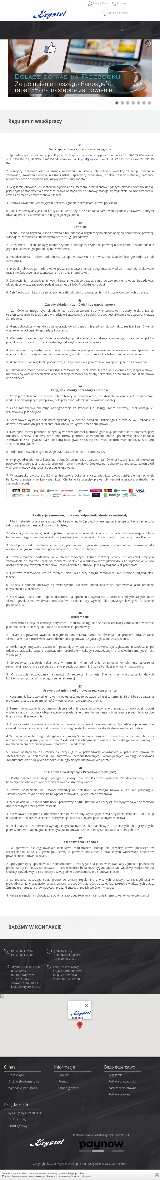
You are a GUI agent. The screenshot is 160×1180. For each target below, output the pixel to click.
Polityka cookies (119, 1094)
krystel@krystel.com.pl (93, 159)
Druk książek (16, 1075)
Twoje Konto (102, 3)
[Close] (86, 1006)
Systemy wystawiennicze (25, 1113)
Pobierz (63, 1075)
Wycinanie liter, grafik (22, 1088)
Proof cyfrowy (18, 1126)
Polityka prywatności (122, 1081)
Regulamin (115, 1075)
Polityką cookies (76, 1173)
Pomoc (63, 1081)
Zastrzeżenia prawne (122, 1088)
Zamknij (157, 1175)
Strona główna (68, 1088)
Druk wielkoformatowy (23, 1081)
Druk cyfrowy (17, 1119)
